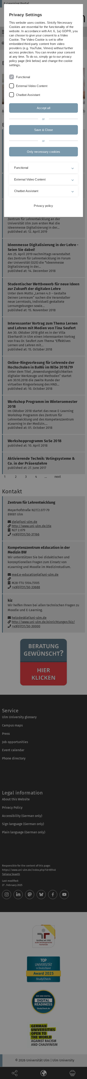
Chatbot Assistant (28, 95)
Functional (23, 77)
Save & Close (43, 130)
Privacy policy (43, 205)
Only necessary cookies (43, 151)
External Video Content (31, 86)
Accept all (43, 108)
